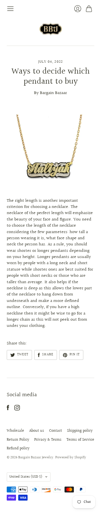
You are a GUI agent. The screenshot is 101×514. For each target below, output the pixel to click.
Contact (55, 431)
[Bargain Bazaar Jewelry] (50, 29)
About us (36, 431)
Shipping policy (80, 431)
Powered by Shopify (70, 457)
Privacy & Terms (47, 440)
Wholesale (15, 431)
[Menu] (10, 9)
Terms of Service (80, 440)
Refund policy (18, 448)
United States (25, 477)
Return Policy (18, 440)
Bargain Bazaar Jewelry (35, 457)
